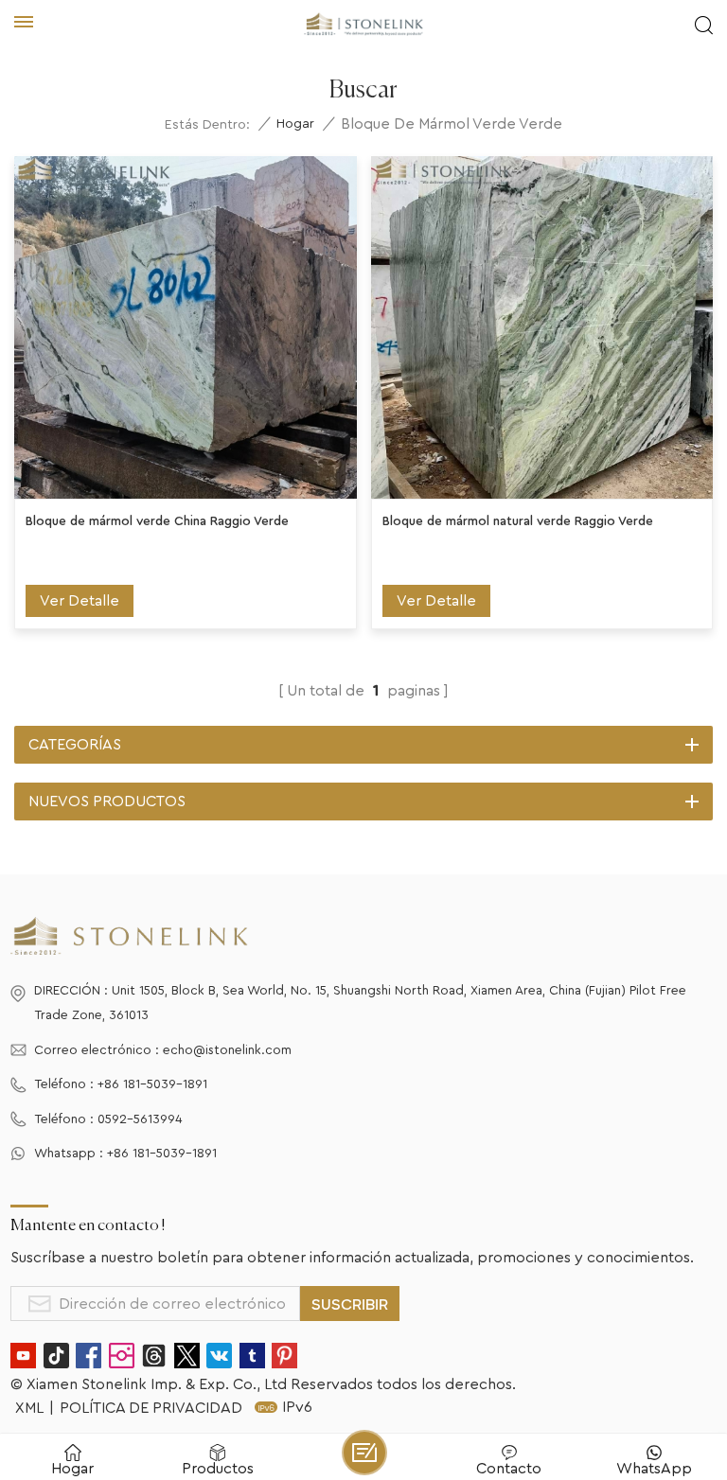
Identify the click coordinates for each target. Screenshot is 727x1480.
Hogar (295, 124)
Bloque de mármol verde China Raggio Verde (157, 521)
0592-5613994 (140, 1119)
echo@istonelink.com (227, 1050)
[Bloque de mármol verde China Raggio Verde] (185, 327)
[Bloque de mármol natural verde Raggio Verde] (542, 327)
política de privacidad (151, 1408)
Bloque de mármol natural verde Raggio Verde (517, 521)
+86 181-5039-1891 (152, 1084)
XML (29, 1408)
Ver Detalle (79, 600)
